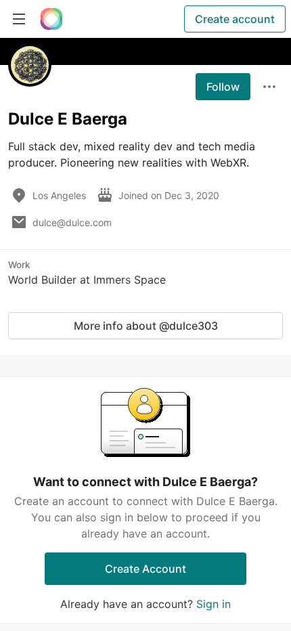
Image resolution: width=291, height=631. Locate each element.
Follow (223, 86)
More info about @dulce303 (146, 325)
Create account (235, 19)
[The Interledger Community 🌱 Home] (51, 18)
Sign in (213, 604)
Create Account (145, 568)
